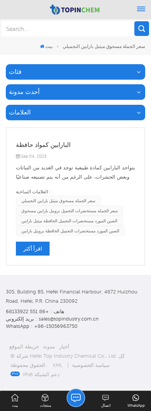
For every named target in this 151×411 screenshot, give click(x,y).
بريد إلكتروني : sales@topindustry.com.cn (52, 319)
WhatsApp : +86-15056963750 (41, 326)
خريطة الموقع (24, 347)
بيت (49, 46)
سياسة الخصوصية (91, 365)
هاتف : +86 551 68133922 (35, 311)
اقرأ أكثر (32, 249)
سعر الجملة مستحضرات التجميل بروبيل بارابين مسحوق (69, 210)
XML (58, 365)
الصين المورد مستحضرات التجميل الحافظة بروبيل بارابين (70, 231)
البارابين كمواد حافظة (43, 144)
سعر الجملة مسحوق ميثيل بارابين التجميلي (58, 200)
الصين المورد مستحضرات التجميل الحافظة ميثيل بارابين (69, 220)
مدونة (49, 347)
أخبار (64, 347)
